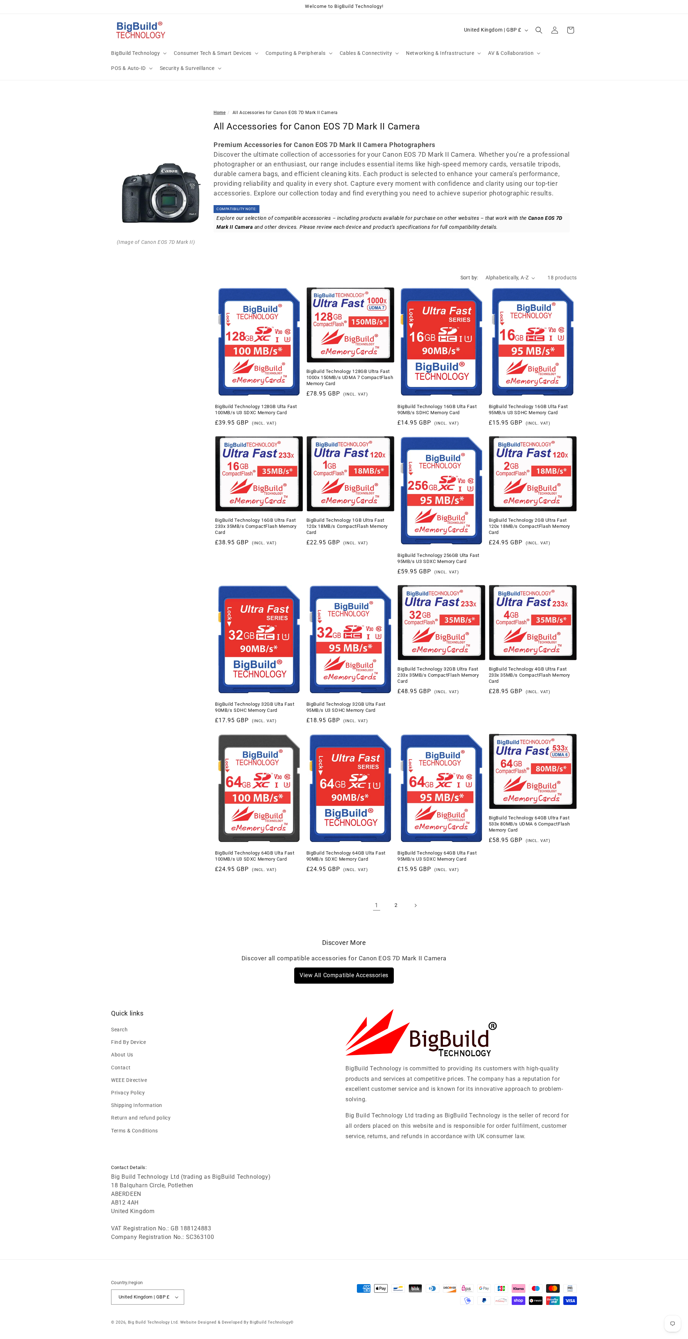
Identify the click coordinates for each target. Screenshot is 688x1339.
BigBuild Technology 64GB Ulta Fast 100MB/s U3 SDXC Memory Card (254, 856)
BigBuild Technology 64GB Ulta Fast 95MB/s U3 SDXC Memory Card (437, 856)
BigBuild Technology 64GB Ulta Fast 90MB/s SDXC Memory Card (346, 856)
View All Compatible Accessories (344, 975)
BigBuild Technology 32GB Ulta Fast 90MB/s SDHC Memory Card (254, 707)
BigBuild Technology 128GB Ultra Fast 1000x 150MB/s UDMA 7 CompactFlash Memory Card (349, 377)
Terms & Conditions (134, 1131)
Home (219, 112)
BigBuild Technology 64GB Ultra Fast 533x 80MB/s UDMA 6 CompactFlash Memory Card (529, 824)
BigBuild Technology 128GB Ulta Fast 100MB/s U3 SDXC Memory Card (256, 409)
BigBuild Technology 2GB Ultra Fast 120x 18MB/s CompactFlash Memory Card (529, 526)
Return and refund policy (141, 1118)
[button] (138, 53)
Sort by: (469, 277)
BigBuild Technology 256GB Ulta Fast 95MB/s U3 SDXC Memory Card (438, 558)
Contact (120, 1067)
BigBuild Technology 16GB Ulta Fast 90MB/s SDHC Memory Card (437, 409)
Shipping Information (136, 1105)
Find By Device (128, 1042)
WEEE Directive (129, 1080)
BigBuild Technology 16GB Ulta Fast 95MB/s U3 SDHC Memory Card (528, 409)
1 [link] (376, 905)
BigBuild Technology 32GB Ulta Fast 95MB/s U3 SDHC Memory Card (346, 707)
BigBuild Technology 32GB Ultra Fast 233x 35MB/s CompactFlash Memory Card (438, 675)
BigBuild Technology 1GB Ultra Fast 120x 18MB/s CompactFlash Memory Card (347, 526)
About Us (122, 1055)
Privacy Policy (128, 1093)
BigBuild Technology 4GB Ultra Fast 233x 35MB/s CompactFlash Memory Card (529, 675)
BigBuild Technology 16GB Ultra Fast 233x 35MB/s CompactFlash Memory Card (256, 526)
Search (119, 1029)
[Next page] (415, 905)
